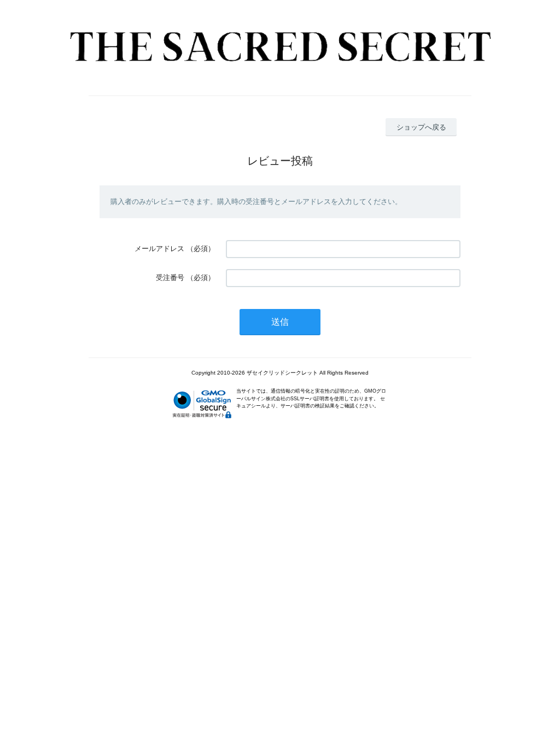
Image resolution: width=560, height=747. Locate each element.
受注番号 (170, 277)
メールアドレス (159, 248)
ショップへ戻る (421, 127)
